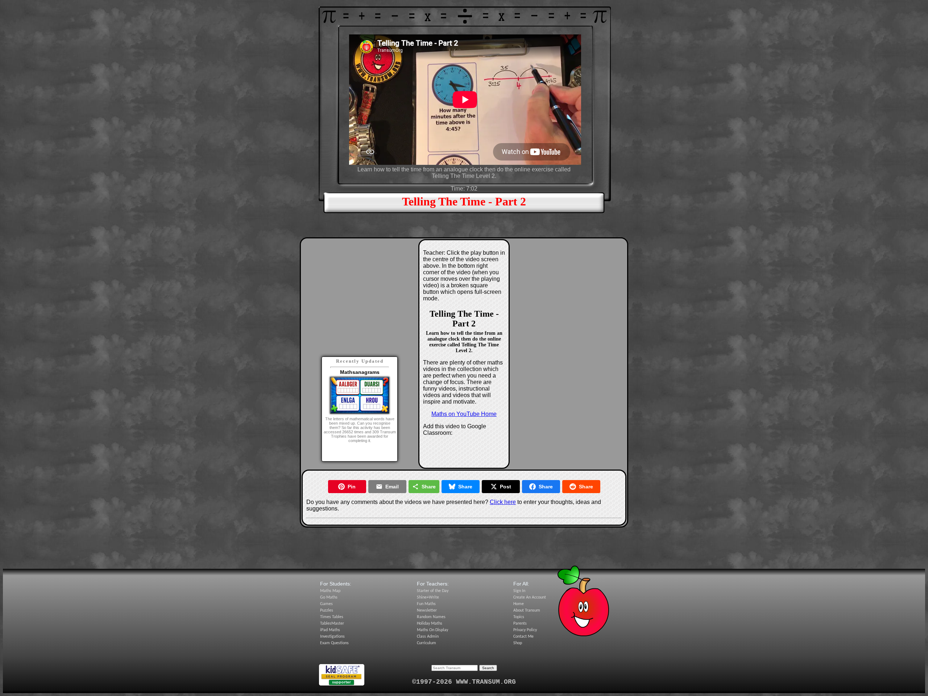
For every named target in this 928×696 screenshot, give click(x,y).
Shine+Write (428, 597)
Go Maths (328, 597)
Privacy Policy (525, 630)
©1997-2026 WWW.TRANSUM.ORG (464, 681)
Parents (520, 623)
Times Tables (331, 617)
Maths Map (330, 591)
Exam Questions (334, 643)
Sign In (519, 591)
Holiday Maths (429, 623)
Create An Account (529, 597)
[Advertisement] (359, 288)
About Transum (526, 610)
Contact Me (523, 636)
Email (392, 486)
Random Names (431, 617)
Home (518, 604)
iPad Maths (330, 630)
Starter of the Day (432, 591)
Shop (517, 643)
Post (505, 486)
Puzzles (326, 610)
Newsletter (427, 610)
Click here (503, 502)
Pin (352, 486)
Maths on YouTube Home (464, 414)
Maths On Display (432, 630)
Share (429, 486)
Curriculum (426, 643)
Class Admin (428, 636)
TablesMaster (332, 623)
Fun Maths (426, 604)
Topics (518, 617)
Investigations (332, 636)
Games (326, 604)
